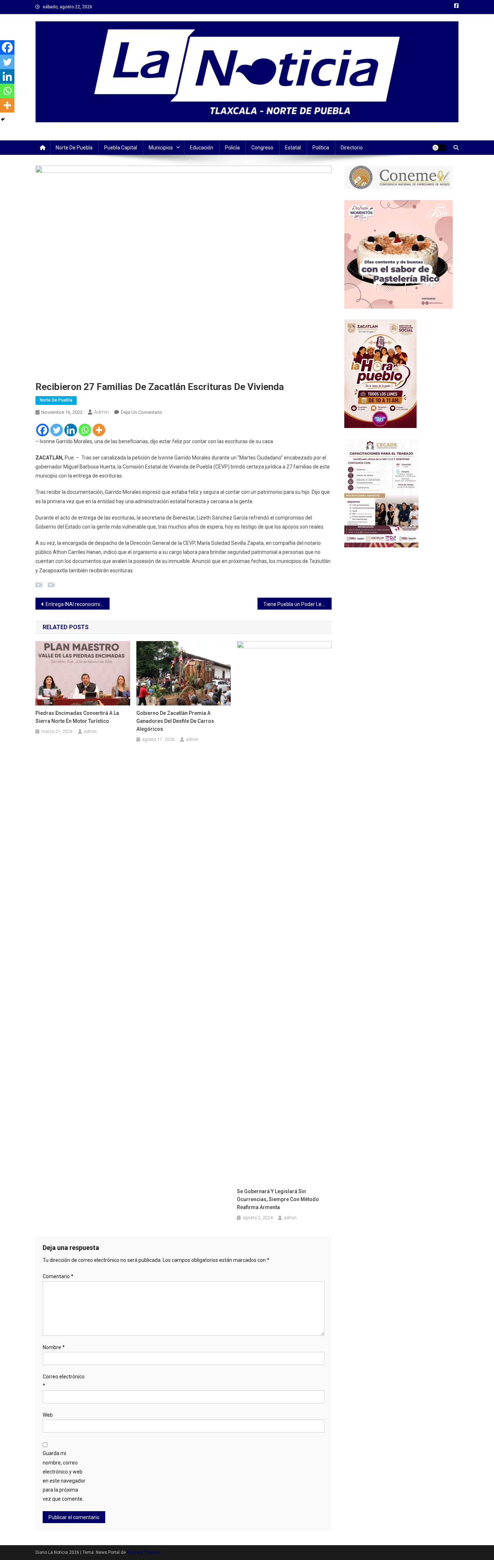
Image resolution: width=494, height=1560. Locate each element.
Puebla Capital (120, 148)
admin (101, 412)
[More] (99, 430)
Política (320, 148)
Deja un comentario (141, 412)
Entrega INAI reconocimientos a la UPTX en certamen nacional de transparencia (78, 604)
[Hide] (3, 119)
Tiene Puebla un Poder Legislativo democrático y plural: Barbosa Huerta (297, 604)
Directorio (352, 148)
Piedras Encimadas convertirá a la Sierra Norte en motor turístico (77, 717)
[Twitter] (56, 430)
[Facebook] (42, 430)
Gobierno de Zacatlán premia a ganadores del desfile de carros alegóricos (175, 721)
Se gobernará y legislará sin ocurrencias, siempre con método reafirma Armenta (278, 1199)
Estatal (293, 148)
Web (48, 1415)
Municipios (161, 148)
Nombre (54, 1347)
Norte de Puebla (74, 148)
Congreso (262, 148)
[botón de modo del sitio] (439, 147)
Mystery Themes (144, 1552)
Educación (201, 148)
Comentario (58, 1276)
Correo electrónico (64, 1381)
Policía (232, 148)
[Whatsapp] (84, 430)
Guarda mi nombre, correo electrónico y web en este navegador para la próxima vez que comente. (64, 1476)
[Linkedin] (70, 430)
